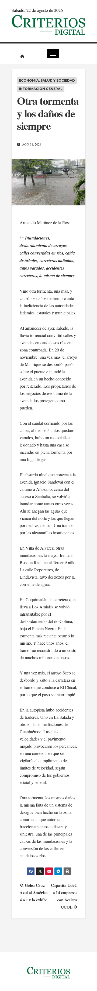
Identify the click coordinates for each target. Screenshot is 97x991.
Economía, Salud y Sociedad (47, 80)
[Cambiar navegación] (53, 53)
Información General (41, 89)
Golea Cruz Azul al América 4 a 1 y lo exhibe (33, 892)
